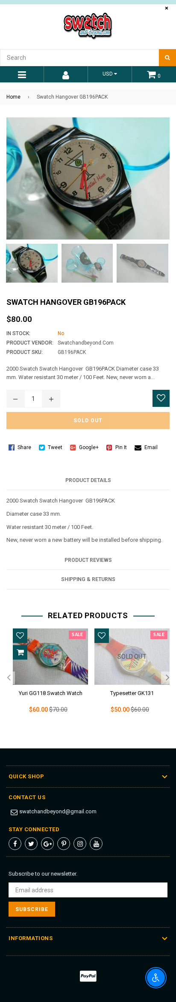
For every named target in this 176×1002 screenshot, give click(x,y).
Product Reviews (88, 560)
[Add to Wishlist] (161, 398)
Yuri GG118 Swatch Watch (50, 693)
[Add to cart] (20, 652)
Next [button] (167, 678)
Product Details (88, 480)
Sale (77, 634)
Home (13, 97)
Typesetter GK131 (132, 693)
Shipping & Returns (88, 579)
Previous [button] (8, 678)
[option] (47, 677)
